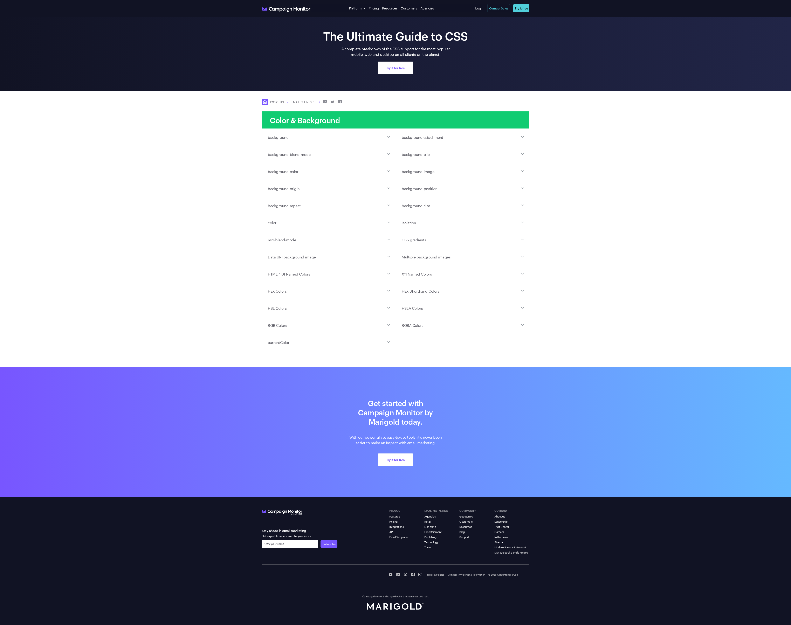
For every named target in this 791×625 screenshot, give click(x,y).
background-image (418, 171)
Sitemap (499, 542)
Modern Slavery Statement (510, 547)
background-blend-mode (289, 154)
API (391, 532)
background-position (420, 188)
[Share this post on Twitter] (332, 101)
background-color (283, 171)
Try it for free (395, 67)
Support (464, 537)
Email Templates (398, 537)
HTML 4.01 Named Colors (289, 273)
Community (467, 510)
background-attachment (422, 137)
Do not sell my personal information (466, 574)
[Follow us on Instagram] (420, 574)
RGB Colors (277, 325)
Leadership (500, 521)
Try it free (521, 8)
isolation (409, 222)
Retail (427, 521)
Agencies (427, 8)
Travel (427, 547)
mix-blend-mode (282, 239)
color (272, 222)
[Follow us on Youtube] (390, 574)
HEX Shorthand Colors (420, 290)
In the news (501, 537)
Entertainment (433, 532)
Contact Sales (498, 8)
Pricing (374, 8)
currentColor (278, 342)
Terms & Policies (435, 574)
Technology (431, 542)
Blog (462, 532)
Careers (499, 532)
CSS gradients (414, 239)
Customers (409, 8)
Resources (390, 8)
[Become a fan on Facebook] (413, 574)
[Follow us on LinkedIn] (398, 574)
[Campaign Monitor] (282, 511)
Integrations (396, 526)
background (278, 137)
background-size (416, 205)
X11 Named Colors (417, 273)
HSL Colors (277, 308)
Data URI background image (292, 256)
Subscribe (329, 544)
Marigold (391, 596)
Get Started (466, 516)
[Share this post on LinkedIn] (325, 101)
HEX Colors (277, 290)
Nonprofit (430, 526)
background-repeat (284, 205)
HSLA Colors (412, 308)
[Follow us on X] (405, 574)
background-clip (416, 154)
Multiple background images (426, 256)
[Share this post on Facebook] (340, 101)
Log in (479, 8)
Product (395, 510)
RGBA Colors (412, 325)
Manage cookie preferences (511, 552)
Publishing (430, 537)
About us (499, 516)
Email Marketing (436, 510)
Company (501, 510)
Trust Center (501, 526)
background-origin (284, 188)
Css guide (277, 102)
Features (394, 516)
